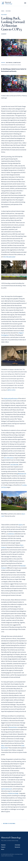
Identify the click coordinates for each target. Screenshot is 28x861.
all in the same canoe (9, 257)
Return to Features (8, 823)
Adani (2, 746)
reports (21, 525)
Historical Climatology (11, 837)
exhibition (11, 534)
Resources (17, 847)
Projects (3, 847)
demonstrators (13, 727)
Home (2, 11)
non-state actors (8, 458)
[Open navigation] (25, 3)
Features (8, 11)
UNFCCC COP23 (11, 390)
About (2, 849)
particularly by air (7, 789)
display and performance (11, 399)
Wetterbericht (22, 474)
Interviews (17, 845)
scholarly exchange (13, 793)
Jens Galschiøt (14, 465)
